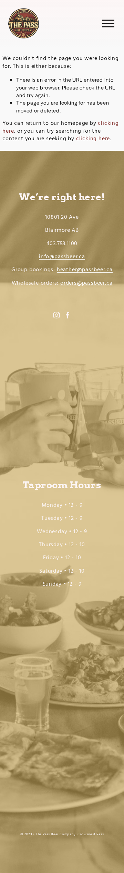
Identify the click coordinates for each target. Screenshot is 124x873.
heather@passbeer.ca (85, 270)
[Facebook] (67, 315)
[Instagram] (56, 315)
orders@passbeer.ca (86, 283)
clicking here (93, 138)
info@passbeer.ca (62, 257)
